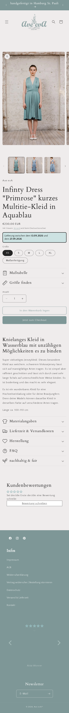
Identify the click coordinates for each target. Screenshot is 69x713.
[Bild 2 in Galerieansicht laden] (34, 165)
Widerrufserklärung (17, 575)
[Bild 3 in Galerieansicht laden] (52, 165)
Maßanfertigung (15, 260)
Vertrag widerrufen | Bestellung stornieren (29, 582)
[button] (6, 22)
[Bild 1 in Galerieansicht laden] (16, 165)
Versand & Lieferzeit (17, 597)
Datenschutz (13, 590)
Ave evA (38, 707)
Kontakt (11, 605)
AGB (9, 567)
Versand (17, 228)
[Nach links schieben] (3, 166)
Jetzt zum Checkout (35, 320)
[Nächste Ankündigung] (62, 5)
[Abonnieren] (49, 694)
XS (7, 253)
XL (50, 253)
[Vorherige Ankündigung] (6, 5)
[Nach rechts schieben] (65, 166)
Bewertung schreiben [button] (34, 503)
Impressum (13, 560)
